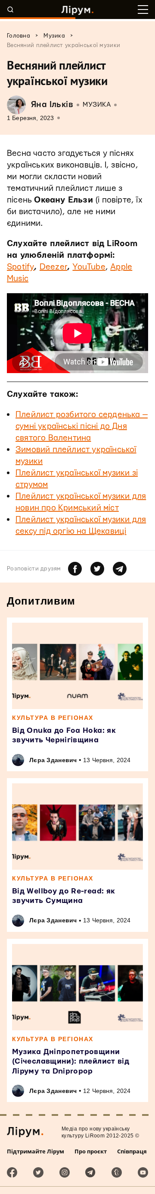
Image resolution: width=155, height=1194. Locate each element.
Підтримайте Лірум (35, 1151)
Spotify (20, 267)
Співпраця (132, 1151)
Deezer (53, 267)
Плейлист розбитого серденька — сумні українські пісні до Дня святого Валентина (82, 426)
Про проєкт (90, 1151)
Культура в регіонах (52, 717)
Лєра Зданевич (53, 760)
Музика (97, 104)
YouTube (88, 267)
